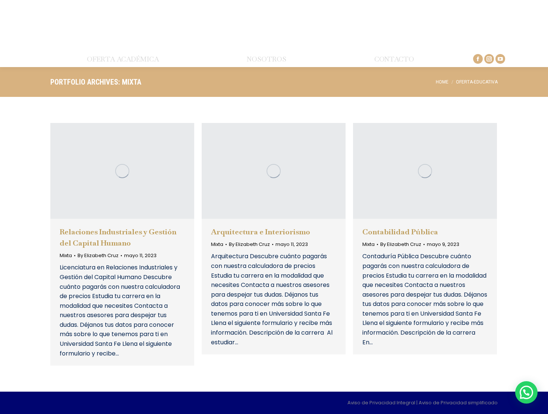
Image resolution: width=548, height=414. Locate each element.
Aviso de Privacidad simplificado (458, 402)
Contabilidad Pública (400, 232)
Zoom (112, 171)
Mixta (66, 255)
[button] (526, 392)
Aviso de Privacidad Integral (381, 402)
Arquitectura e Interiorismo (260, 232)
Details (132, 171)
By (98, 255)
